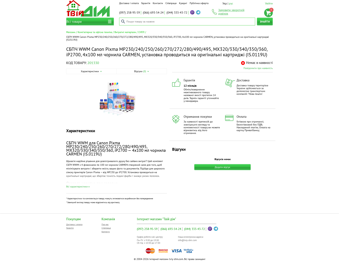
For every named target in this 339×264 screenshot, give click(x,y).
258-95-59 (129, 12)
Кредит (183, 3)
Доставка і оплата (129, 3)
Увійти (269, 3)
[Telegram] (198, 12)
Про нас (105, 224)
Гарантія (145, 3)
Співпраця (171, 3)
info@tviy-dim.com (187, 240)
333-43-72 (176, 12)
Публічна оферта (199, 3)
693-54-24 (153, 12)
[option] (116, 100)
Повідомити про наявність (258, 68)
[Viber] (192, 12)
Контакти (158, 3)
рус (231, 3)
